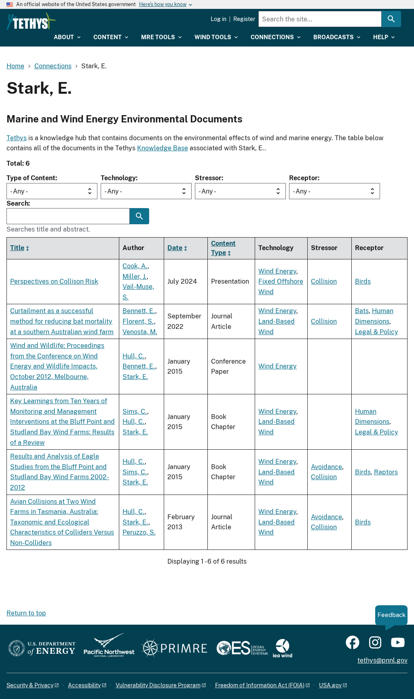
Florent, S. (138, 321)
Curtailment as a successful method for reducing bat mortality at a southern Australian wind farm (62, 321)
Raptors (386, 472)
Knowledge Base (162, 148)
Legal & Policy (376, 332)
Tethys (16, 138)
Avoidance (326, 467)
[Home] (31, 21)
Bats (362, 311)
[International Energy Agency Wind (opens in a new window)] (282, 648)
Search (17, 203)
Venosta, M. (140, 332)
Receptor (303, 178)
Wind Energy (277, 271)
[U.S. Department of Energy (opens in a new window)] (41, 648)
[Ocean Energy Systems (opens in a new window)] (242, 648)
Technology (118, 178)
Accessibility (84, 685)
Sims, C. (135, 411)
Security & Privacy (29, 685)
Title (17, 248)
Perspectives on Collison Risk (54, 281)
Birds (363, 281)
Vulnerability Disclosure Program (158, 685)
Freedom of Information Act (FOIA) (259, 685)
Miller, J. (135, 276)
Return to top (26, 613)
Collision (324, 281)
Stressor (208, 178)
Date (174, 248)
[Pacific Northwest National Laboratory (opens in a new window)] (106, 648)
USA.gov (330, 685)
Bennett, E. (139, 311)
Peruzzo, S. (139, 532)
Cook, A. (135, 266)
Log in (218, 19)
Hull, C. (134, 356)
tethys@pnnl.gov (382, 660)
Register (244, 19)
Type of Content (30, 178)
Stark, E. (135, 377)
